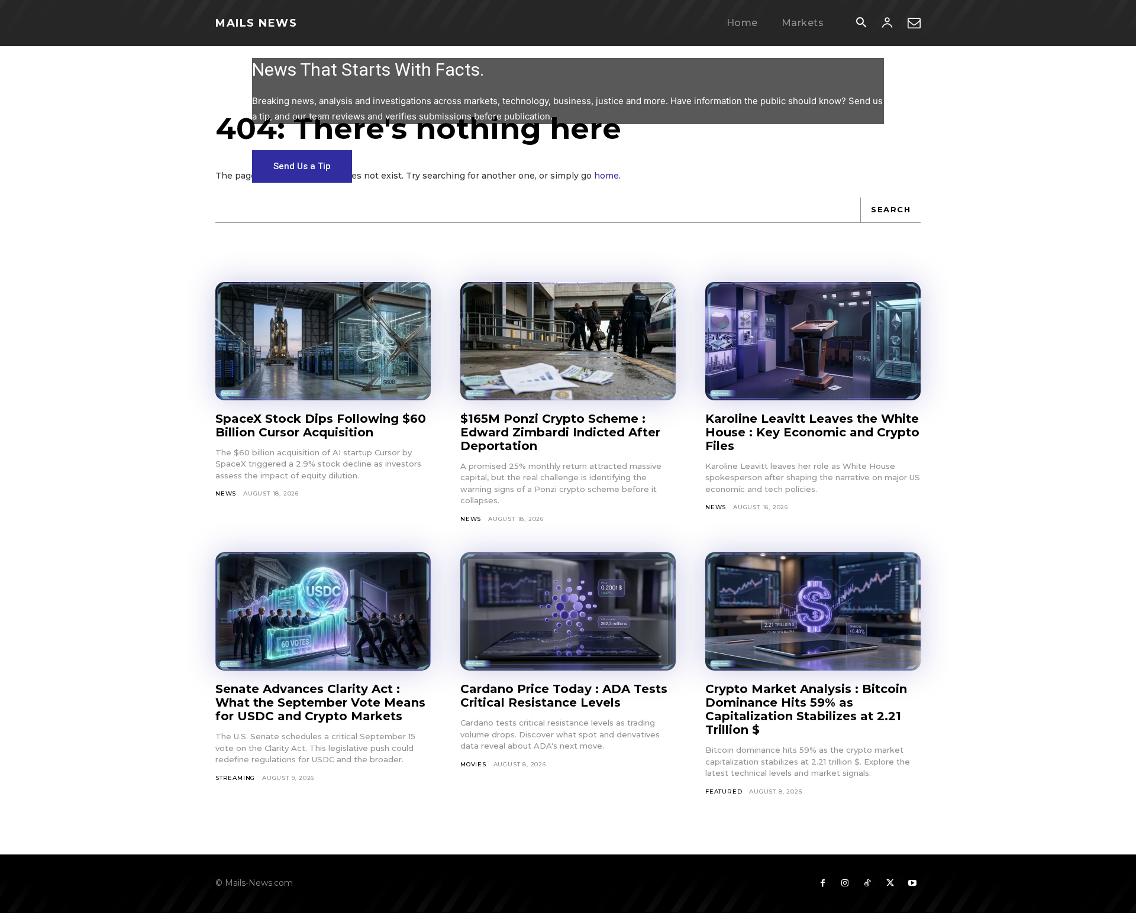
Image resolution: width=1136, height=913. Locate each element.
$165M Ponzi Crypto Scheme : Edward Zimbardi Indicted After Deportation (560, 432)
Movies (473, 764)
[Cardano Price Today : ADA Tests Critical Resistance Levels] (568, 611)
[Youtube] (912, 883)
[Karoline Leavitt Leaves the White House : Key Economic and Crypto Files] (813, 341)
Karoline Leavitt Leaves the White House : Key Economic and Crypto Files (812, 432)
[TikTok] (867, 883)
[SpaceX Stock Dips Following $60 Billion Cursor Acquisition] (323, 341)
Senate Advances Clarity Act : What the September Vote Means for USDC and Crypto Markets (320, 702)
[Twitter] (890, 883)
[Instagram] (845, 883)
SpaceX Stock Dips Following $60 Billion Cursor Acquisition (320, 425)
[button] (860, 23)
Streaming (235, 778)
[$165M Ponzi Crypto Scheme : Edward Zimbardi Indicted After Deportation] (568, 341)
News (225, 493)
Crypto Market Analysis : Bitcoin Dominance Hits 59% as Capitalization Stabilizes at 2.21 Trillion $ (806, 709)
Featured (723, 791)
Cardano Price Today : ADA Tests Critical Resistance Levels (563, 696)
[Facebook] (822, 883)
